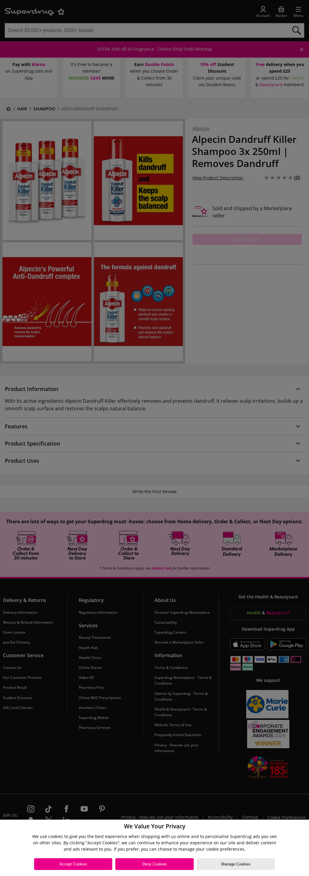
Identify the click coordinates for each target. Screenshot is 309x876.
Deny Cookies (154, 864)
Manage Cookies (235, 864)
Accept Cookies (73, 864)
